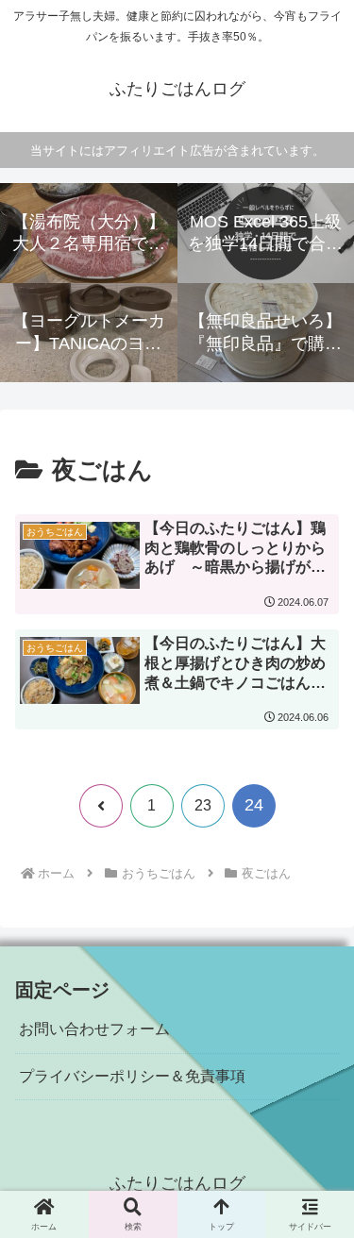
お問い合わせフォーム (94, 1029)
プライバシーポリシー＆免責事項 (132, 1076)
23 (202, 805)
